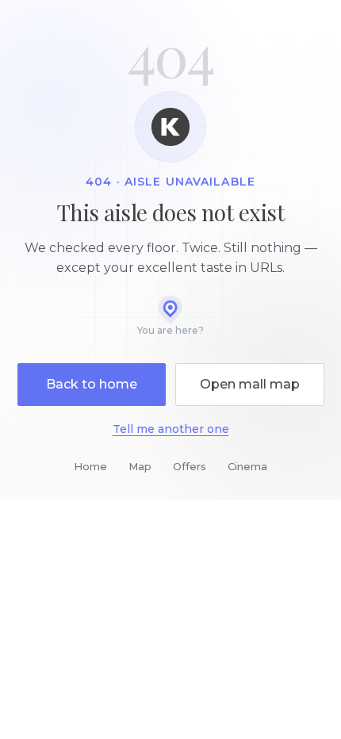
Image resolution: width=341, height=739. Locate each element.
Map (139, 466)
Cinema (247, 466)
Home (90, 466)
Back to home (91, 384)
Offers (189, 466)
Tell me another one (171, 429)
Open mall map (250, 384)
